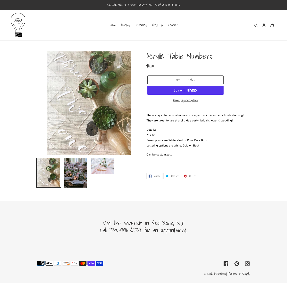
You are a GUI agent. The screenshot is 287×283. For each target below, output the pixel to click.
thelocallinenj (220, 273)
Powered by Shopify (239, 273)
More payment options (185, 100)
